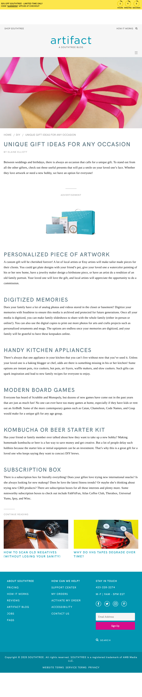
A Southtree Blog (71, 47)
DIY (18, 134)
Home (7, 134)
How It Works (124, 28)
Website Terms (53, 667)
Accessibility (61, 607)
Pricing (13, 587)
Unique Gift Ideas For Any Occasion (50, 134)
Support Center (63, 587)
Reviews (13, 600)
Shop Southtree (14, 28)
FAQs (10, 620)
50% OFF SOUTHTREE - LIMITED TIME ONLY (22, 3)
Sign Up (115, 625)
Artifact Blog (18, 607)
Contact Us (60, 613)
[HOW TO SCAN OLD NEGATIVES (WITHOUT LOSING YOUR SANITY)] (36, 534)
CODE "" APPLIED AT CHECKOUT (20, 6)
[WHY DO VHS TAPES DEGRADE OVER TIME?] (106, 534)
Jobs (10, 613)
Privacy (94, 667)
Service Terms (76, 667)
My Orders (59, 594)
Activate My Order (66, 600)
